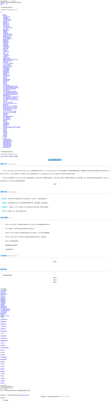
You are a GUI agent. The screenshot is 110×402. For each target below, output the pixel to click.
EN (7, 3)
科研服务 (5, 15)
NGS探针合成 (6, 26)
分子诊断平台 (6, 55)
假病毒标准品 (6, 39)
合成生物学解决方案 (7, 140)
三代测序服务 (6, 51)
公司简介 (5, 129)
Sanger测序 (5, 43)
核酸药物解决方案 (7, 141)
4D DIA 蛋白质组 (7, 64)
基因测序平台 (6, 42)
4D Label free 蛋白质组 (8, 63)
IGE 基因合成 (6, 20)
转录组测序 (5, 49)
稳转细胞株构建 (6, 37)
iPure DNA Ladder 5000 (8, 102)
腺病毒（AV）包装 (7, 35)
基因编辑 (5, 31)
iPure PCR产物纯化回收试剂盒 (10, 91)
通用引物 (5, 125)
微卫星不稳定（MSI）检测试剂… (10, 106)
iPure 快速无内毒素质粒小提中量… (11, 87)
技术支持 (5, 120)
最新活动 (5, 131)
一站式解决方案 (6, 139)
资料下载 (5, 121)
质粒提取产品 (6, 84)
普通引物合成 (6, 23)
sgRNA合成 (5, 29)
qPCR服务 (5, 56)
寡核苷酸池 (5, 18)
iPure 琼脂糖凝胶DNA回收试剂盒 (10, 92)
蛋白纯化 (5, 78)
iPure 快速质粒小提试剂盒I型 (9, 88)
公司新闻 (3, 378)
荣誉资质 (5, 132)
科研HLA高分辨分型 (7, 60)
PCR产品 (5, 100)
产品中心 (5, 83)
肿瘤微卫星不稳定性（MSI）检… (10, 59)
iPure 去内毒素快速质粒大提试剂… (11, 86)
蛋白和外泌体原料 (7, 109)
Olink (4, 52)
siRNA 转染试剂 (6, 117)
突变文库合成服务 (7, 19)
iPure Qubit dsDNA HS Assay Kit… (10, 107)
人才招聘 (5, 133)
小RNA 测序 (6, 54)
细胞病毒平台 (6, 30)
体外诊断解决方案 (7, 145)
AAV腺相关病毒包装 (7, 34)
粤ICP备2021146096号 (24, 395)
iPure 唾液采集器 (7, 119)
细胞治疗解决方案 (7, 144)
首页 (4, 14)
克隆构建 (5, 22)
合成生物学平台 (6, 16)
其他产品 (5, 115)
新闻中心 (3, 3)
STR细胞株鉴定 (6, 75)
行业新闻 (3, 380)
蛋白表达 (5, 76)
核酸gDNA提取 (6, 58)
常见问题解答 (6, 123)
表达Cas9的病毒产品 (7, 38)
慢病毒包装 (5, 33)
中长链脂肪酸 (6, 68)
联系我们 (5, 135)
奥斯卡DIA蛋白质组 (7, 66)
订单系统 (5, 136)
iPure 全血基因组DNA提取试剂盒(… (11, 96)
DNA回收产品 (6, 90)
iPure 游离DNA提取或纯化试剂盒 (10, 94)
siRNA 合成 (3, 293)
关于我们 (5, 128)
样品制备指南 (6, 124)
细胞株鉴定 (5, 41)
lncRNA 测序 (6, 47)
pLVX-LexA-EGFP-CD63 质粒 (9, 111)
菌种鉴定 (5, 74)
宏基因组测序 (6, 46)
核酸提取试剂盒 (6, 95)
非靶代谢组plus (6, 67)
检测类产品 (5, 104)
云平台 (4, 137)
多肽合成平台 (6, 80)
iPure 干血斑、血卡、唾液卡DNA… (11, 99)
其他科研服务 (6, 70)
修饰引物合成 (6, 25)
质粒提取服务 (6, 71)
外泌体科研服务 (6, 79)
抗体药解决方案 (6, 147)
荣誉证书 (3, 368)
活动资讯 (3, 383)
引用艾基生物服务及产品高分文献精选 (11, 127)
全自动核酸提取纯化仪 (8, 116)
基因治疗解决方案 (7, 143)
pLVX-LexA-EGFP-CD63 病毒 (9, 112)
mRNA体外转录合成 (7, 27)
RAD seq (5, 50)
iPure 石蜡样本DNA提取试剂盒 (10, 98)
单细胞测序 (5, 45)
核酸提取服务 (6, 72)
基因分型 (5, 82)
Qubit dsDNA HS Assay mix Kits (10, 108)
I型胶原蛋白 (5, 113)
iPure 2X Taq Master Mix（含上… (10, 103)
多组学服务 (5, 62)
